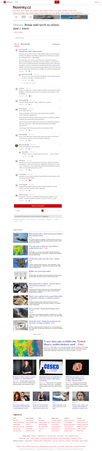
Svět (30, 325)
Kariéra (33, 446)
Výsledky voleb (16, 424)
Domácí (27, 10)
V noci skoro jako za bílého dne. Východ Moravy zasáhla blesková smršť (43, 247)
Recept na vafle (55, 428)
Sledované (79, 13)
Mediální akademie (44, 446)
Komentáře (51, 10)
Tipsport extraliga (43, 424)
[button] (20, 238)
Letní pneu (55, 440)
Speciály (58, 13)
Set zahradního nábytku (64, 438)
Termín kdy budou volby (18, 426)
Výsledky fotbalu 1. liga (44, 422)
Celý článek (78, 350)
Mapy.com (34, 435)
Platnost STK (80, 430)
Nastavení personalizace (80, 446)
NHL (40, 430)
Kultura (59, 10)
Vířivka (80, 438)
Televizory (68, 440)
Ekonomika (65, 10)
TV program (67, 13)
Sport (50, 13)
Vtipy (30, 273)
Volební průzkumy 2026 (18, 422)
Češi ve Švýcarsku (68, 426)
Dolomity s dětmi (68, 430)
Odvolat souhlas (69, 446)
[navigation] (2, 2)
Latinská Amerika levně (69, 428)
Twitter (23, 446)
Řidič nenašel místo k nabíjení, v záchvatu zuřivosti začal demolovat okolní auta (45, 284)
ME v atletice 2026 (43, 426)
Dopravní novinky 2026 (82, 424)
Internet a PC (16, 13)
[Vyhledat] (57, 2)
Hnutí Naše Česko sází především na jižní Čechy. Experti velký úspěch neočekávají (50, 378)
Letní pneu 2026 (81, 420)
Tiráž (37, 446)
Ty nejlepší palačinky (56, 420)
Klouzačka (55, 438)
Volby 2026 (15, 420)
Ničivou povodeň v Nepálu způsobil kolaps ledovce (44, 309)
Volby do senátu (17, 428)
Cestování (31, 13)
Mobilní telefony (28, 440)
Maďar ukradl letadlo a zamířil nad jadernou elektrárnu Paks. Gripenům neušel (45, 235)
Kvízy (53, 13)
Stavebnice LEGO (38, 440)
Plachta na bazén (35, 438)
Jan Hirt (27, 424)
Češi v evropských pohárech (71, 435)
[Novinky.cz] (22, 8)
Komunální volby (17, 430)
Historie (36, 13)
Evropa (30, 237)
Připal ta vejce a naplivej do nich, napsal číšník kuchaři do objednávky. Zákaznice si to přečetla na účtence (45, 297)
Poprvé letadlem (68, 422)
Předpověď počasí (42, 435)
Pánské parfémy (84, 440)
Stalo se (23, 10)
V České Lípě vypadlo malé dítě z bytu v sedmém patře (44, 260)
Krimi (56, 10)
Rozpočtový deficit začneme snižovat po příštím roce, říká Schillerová (24, 378)
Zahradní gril (74, 438)
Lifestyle (70, 10)
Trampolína (43, 438)
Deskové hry (62, 440)
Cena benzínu (60, 435)
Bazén (28, 438)
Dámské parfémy (47, 440)
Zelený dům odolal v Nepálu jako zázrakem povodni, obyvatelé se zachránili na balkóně (45, 322)
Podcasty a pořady (43, 13)
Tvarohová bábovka (56, 426)
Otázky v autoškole (81, 428)
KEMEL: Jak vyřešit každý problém (40, 271)
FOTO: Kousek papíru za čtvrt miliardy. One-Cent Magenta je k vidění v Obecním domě (75, 378)
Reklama (28, 446)
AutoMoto (22, 13)
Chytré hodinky (75, 440)
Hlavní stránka (16, 10)
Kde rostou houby (51, 435)
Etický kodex (53, 446)
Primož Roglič (29, 428)
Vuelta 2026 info (29, 420)
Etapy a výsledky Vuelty (31, 422)
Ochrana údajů (60, 446)
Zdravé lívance (54, 424)
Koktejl (74, 10)
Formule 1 (41, 428)
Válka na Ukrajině (43, 10)
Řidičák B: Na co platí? (82, 426)
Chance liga (41, 420)
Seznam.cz (97, 2)
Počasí (62, 13)
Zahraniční (36, 10)
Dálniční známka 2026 (82, 422)
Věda (27, 13)
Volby (31, 10)
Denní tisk (73, 13)
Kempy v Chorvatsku (69, 420)
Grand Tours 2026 (30, 430)
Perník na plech (55, 430)
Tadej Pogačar (29, 426)
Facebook (18, 446)
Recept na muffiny (55, 422)
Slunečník (49, 438)
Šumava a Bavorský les (69, 424)
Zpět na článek (18, 32)
